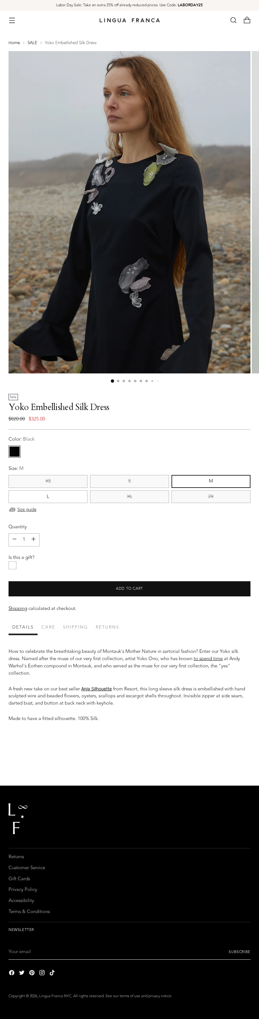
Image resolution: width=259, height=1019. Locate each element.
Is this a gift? (21, 557)
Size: (16, 468)
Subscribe (239, 952)
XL (129, 496)
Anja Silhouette (96, 688)
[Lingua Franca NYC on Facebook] (12, 973)
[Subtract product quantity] (14, 540)
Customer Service (27, 867)
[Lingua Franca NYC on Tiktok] (53, 973)
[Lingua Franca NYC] (129, 20)
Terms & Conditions (29, 911)
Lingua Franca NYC (55, 996)
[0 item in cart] (247, 20)
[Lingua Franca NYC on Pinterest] (32, 973)
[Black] (15, 452)
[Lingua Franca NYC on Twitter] (22, 973)
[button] (233, 20)
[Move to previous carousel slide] (230, 764)
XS (48, 481)
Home (14, 42)
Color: (21, 439)
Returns (16, 856)
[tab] (23, 628)
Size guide (26, 509)
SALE (32, 42)
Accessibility (21, 900)
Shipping (18, 608)
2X (211, 496)
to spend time (208, 658)
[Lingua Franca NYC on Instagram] (42, 973)
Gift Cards (19, 878)
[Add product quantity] (33, 540)
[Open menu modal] (11, 20)
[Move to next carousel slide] (245, 763)
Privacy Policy (23, 889)
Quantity (18, 527)
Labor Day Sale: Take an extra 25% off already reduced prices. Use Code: (129, 5)
